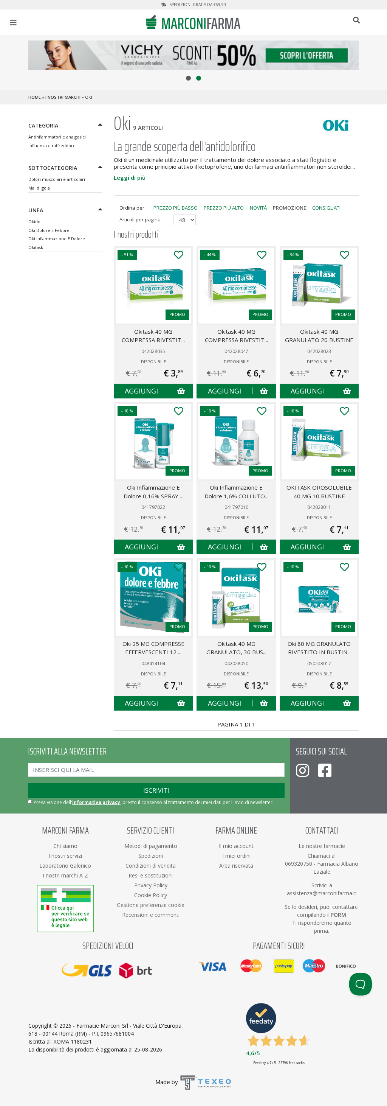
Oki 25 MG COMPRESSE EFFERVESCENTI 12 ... (153, 648)
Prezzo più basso (175, 207)
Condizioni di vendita (150, 865)
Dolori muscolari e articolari (56, 179)
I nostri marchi (62, 97)
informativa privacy (96, 802)
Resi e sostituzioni (150, 875)
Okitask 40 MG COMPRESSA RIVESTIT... (153, 336)
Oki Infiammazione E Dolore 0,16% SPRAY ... (153, 492)
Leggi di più (130, 177)
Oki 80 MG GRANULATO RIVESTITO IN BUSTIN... (319, 648)
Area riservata (236, 865)
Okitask (35, 247)
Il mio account (236, 845)
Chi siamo (65, 845)
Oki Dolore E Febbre (49, 230)
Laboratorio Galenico (65, 865)
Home (34, 97)
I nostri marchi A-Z (65, 875)
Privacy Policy (150, 885)
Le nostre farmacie (322, 845)
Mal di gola (39, 188)
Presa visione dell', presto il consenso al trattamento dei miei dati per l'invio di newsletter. (154, 802)
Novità (258, 207)
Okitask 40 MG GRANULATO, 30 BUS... (236, 648)
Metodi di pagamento (150, 845)
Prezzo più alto (224, 207)
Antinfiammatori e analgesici (57, 137)
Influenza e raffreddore (52, 145)
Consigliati (326, 207)
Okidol (35, 221)
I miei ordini (236, 855)
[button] (188, 78)
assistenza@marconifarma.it (321, 893)
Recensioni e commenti (151, 914)
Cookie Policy (150, 895)
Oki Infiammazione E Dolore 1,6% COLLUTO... (236, 492)
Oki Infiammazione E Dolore (56, 238)
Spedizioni (150, 855)
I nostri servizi (65, 855)
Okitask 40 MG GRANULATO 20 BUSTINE (319, 336)
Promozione (289, 207)
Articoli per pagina (140, 219)
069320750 (299, 863)
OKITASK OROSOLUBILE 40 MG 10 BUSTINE (319, 492)
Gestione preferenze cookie (150, 904)
